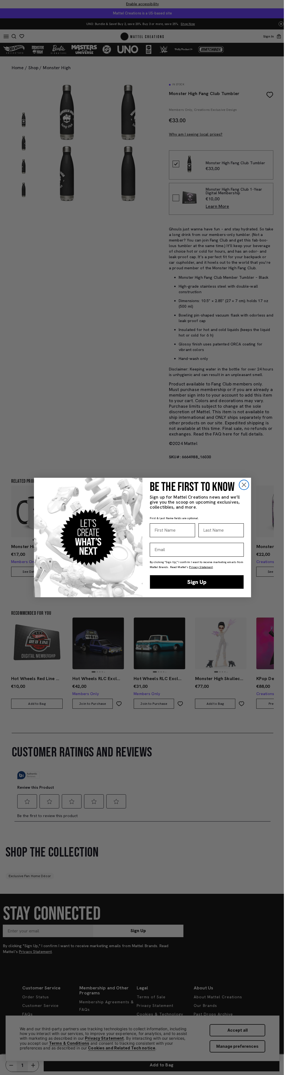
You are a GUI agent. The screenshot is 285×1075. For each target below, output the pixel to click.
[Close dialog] (244, 485)
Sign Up (197, 582)
